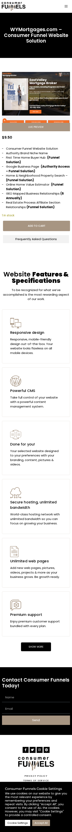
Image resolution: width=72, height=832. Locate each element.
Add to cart (36, 226)
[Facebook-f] (26, 750)
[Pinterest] (47, 750)
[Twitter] (33, 750)
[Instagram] (40, 750)
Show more (36, 646)
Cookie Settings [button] (17, 823)
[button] (36, 127)
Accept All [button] (41, 823)
